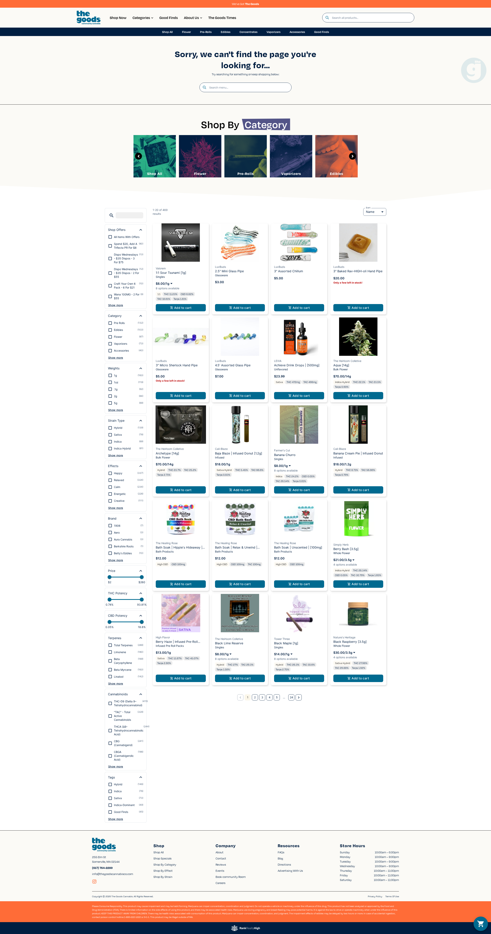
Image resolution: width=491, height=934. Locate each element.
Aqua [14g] (341, 365)
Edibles (336, 173)
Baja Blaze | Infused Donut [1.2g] (238, 453)
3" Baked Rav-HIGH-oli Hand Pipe (357, 271)
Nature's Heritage (344, 637)
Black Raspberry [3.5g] (350, 642)
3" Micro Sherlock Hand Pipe (177, 365)
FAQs (281, 852)
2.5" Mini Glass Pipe (229, 271)
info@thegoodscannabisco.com (112, 874)
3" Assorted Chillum (288, 271)
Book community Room (231, 876)
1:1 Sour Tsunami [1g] (171, 273)
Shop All (154, 173)
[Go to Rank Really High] (245, 928)
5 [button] (277, 697)
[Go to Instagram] (94, 881)
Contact (221, 858)
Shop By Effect (163, 870)
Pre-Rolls (245, 173)
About (219, 852)
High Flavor (163, 637)
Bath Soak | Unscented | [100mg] (298, 547)
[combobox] (371, 17)
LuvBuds (220, 266)
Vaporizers (291, 173)
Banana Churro (285, 455)
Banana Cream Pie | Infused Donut (358, 453)
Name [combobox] (370, 212)
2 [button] (255, 697)
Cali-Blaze (221, 448)
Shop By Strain (162, 876)
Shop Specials (162, 858)
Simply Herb (341, 544)
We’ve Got (245, 4)
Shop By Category (164, 864)
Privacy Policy (375, 896)
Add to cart (183, 308)
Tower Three (282, 638)
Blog (280, 858)
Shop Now (118, 17)
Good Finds (168, 17)
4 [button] (269, 697)
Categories (141, 17)
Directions (284, 864)
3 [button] (262, 697)
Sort (368, 207)
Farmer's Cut (282, 450)
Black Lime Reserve (229, 643)
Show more (115, 305)
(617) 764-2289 (102, 867)
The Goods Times (222, 17)
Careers (220, 883)
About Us (191, 17)
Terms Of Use (392, 896)
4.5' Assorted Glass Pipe (232, 365)
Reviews (221, 864)
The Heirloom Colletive (347, 360)
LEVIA (277, 360)
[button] (111, 215)
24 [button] (291, 697)
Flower (200, 173)
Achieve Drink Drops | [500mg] (297, 365)
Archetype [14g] (167, 453)
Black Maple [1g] (286, 643)
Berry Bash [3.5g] (346, 549)
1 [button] (247, 697)
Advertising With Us (290, 870)
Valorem (161, 268)
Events (220, 870)
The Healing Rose (167, 543)
